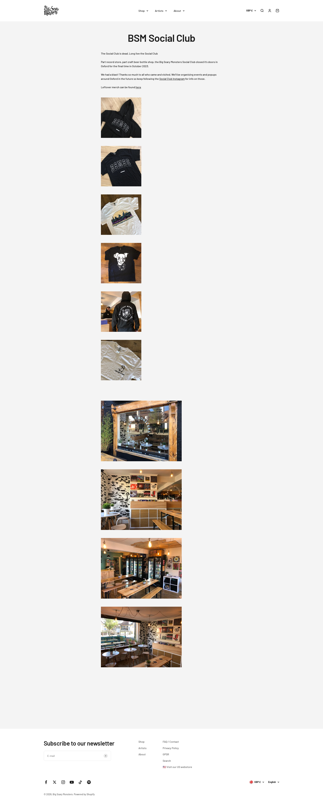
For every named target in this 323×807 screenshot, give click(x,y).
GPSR (166, 754)
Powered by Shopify (84, 794)
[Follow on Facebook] (46, 782)
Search (167, 760)
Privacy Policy (171, 748)
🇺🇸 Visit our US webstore (177, 766)
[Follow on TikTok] (80, 782)
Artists (159, 10)
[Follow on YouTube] (71, 782)
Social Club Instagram (172, 78)
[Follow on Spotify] (89, 782)
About (177, 10)
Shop (141, 10)
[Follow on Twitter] (54, 782)
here (138, 87)
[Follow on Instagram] (63, 782)
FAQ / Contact (171, 741)
